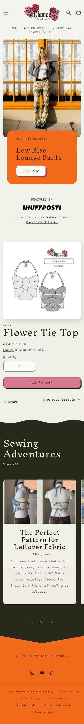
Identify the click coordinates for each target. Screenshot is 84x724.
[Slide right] (52, 622)
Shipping (8, 350)
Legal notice (44, 712)
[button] (6, 13)
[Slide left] (32, 622)
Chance (20, 691)
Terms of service (57, 698)
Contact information (58, 705)
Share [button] (13, 401)
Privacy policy (69, 691)
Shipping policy (28, 705)
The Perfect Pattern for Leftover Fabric (40, 539)
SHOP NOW (31, 171)
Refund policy (30, 698)
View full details (59, 399)
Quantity (10, 357)
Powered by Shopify (40, 691)
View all (11, 464)
